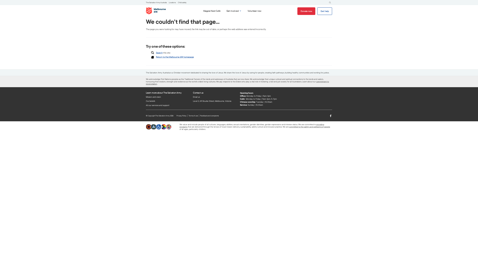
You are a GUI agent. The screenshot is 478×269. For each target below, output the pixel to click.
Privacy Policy (181, 116)
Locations (172, 2)
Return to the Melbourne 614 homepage (175, 57)
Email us (196, 97)
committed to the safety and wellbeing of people (309, 127)
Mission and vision (153, 97)
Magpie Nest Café (211, 10)
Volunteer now (254, 10)
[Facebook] (330, 115)
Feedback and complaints (209, 116)
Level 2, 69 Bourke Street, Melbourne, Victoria (212, 101)
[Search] (330, 2)
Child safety (182, 2)
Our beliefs (150, 101)
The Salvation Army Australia (156, 2)
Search (159, 52)
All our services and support (157, 105)
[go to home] (156, 11)
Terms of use (193, 116)
